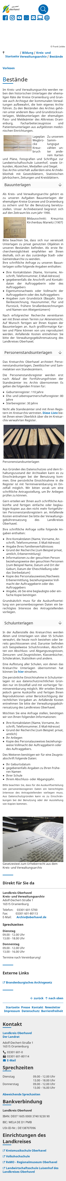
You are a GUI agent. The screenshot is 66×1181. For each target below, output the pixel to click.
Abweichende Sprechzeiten (21, 1094)
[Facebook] (5, 18)
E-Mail (9, 1060)
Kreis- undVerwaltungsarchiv (35, 54)
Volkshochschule (18, 1156)
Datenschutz (31, 1011)
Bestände (56, 56)
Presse (25, 1007)
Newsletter (52, 1007)
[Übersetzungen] (46, 18)
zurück (38, 998)
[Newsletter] (33, 18)
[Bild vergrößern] (33, 839)
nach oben (56, 998)
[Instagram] (12, 18)
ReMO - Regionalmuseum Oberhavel (31, 1162)
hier (21, 672)
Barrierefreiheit (52, 1011)
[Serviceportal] (40, 17)
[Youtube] (19, 18)
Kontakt (37, 1007)
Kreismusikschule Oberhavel (26, 1150)
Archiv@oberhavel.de (31, 917)
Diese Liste (50, 413)
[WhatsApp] (26, 18)
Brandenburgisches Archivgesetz (29, 982)
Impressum (12, 1011)
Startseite (13, 1007)
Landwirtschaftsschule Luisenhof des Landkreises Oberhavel (30, 1170)
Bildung (27, 53)
